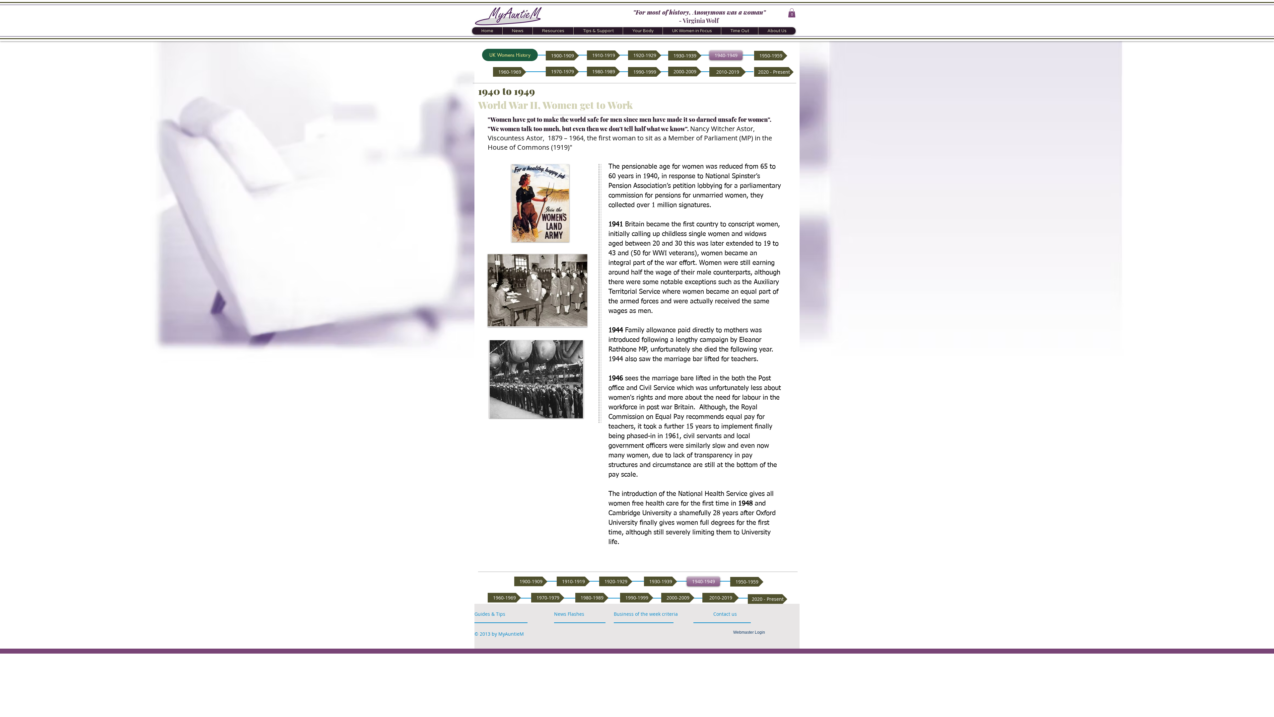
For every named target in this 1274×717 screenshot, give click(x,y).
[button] (792, 12)
